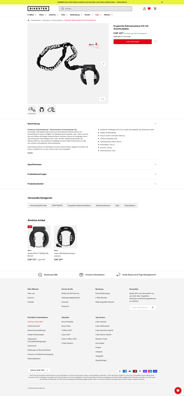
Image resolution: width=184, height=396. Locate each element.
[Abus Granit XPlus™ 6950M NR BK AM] (39, 236)
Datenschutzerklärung (36, 330)
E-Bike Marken (67, 343)
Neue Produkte (67, 322)
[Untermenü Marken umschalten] (112, 15)
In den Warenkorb (132, 42)
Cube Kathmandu (102, 326)
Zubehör (52, 15)
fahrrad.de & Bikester (38, 388)
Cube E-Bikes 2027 (69, 339)
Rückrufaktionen (34, 358)
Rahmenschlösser (57, 20)
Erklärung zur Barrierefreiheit (39, 350)
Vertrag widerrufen (35, 322)
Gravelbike (99, 343)
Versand (65, 302)
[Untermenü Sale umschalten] (100, 15)
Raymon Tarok (101, 339)
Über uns (31, 293)
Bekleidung (75, 15)
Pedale (98, 347)
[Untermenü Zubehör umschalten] (57, 15)
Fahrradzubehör (36, 20)
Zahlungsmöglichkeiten (71, 298)
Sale (97, 15)
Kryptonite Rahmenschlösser (79, 205)
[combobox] (95, 8)
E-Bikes (31, 15)
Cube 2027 (66, 334)
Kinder (87, 15)
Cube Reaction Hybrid (104, 330)
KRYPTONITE (57, 205)
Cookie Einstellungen (36, 334)
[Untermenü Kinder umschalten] (92, 15)
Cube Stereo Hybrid (103, 334)
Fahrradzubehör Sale (38, 205)
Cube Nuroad (100, 322)
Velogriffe (99, 356)
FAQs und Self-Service (70, 293)
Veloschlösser (46, 20)
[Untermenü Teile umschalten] (67, 15)
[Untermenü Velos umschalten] (45, 15)
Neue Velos (66, 326)
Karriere (31, 298)
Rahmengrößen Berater (104, 302)
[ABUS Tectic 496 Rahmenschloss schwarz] (65, 236)
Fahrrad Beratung (102, 293)
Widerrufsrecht (34, 326)
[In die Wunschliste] (154, 41)
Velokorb (98, 352)
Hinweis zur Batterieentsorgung (40, 354)
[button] (149, 8)
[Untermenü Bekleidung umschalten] (81, 15)
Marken (107, 15)
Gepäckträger (101, 360)
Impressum (32, 346)
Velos (41, 15)
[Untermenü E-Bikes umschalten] (35, 15)
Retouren (65, 306)
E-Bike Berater (101, 298)
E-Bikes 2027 (67, 330)
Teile (63, 15)
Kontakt (31, 302)
